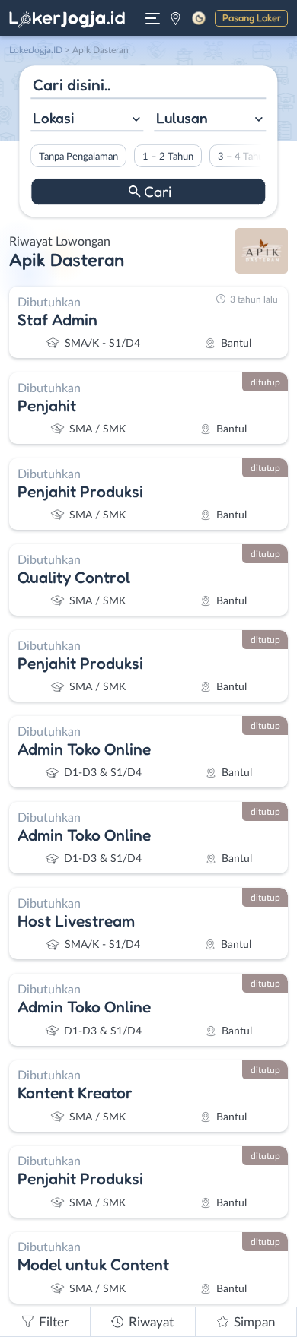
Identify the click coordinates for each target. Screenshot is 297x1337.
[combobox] (86, 119)
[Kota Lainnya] (175, 18)
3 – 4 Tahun (243, 156)
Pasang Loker (251, 17)
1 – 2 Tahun (167, 156)
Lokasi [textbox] (53, 117)
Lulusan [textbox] (182, 117)
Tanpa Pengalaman (78, 156)
